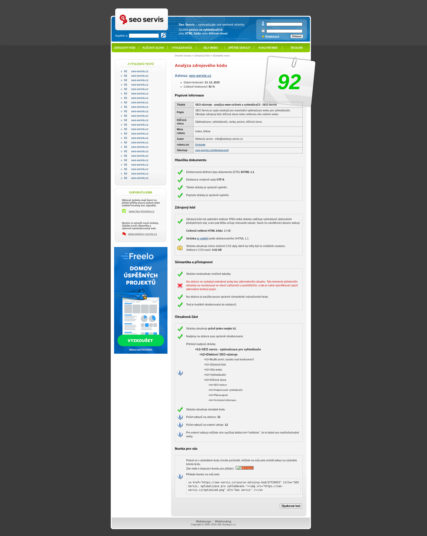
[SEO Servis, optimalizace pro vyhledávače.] (244, 468)
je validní (202, 238)
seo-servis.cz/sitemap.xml (212, 150)
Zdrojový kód (124, 47)
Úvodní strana (183, 55)
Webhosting (223, 521)
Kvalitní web (268, 47)
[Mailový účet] (263, 24)
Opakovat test (291, 506)
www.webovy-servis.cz (142, 234)
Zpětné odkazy (239, 47)
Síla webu (210, 47)
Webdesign (203, 521)
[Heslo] (263, 31)
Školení (296, 47)
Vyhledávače (182, 47)
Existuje (200, 144)
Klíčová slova (153, 47)
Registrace (272, 36)
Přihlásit (296, 36)
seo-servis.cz (200, 76)
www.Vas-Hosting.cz (141, 211)
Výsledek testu (221, 55)
